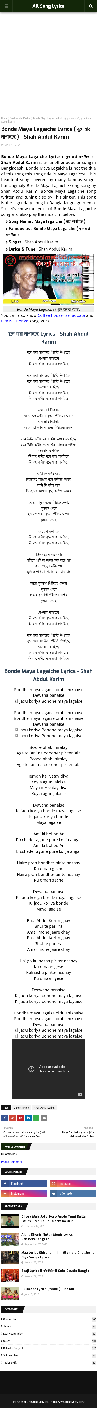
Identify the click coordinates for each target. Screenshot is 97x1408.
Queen (49, 1341)
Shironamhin (49, 1355)
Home (4, 118)
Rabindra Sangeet (49, 1348)
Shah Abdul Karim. (20, 118)
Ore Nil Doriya (14, 321)
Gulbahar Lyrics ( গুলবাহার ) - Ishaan (47, 1289)
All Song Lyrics (48, 6)
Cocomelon (49, 1319)
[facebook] (24, 1183)
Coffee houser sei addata (61, 315)
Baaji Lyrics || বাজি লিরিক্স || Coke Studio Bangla (55, 1271)
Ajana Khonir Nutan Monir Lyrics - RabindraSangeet (48, 1237)
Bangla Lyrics (21, 1107)
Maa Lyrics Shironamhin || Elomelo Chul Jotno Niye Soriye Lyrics (58, 1255)
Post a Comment (11, 1162)
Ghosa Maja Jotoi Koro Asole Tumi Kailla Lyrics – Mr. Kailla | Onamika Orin (53, 1218)
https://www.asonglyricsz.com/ (68, 1401)
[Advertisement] (48, 54)
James (49, 1326)
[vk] (73, 1193)
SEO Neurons (31, 1401)
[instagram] (73, 1183)
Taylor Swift (49, 1362)
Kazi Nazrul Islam (49, 1333)
